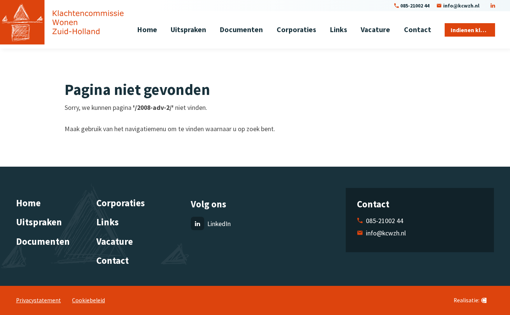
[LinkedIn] (493, 5)
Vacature (114, 241)
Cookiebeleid (88, 300)
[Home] (62, 22)
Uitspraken (39, 222)
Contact (112, 260)
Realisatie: (466, 300)
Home (28, 203)
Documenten (43, 241)
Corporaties (120, 203)
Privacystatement (38, 300)
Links (107, 222)
